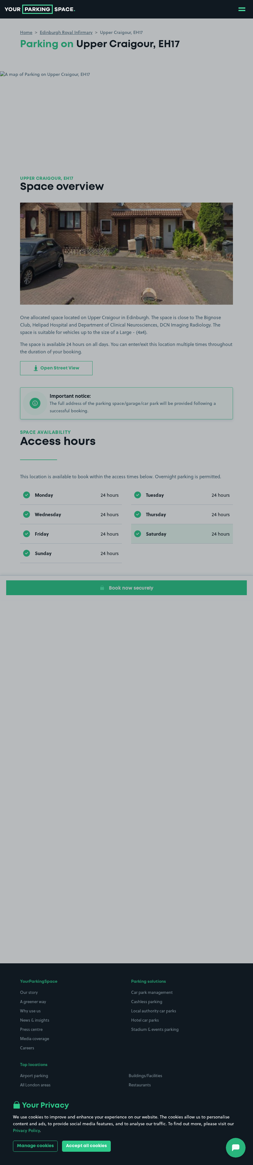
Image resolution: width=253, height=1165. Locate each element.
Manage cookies (35, 1146)
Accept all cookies (86, 1146)
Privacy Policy (26, 1130)
